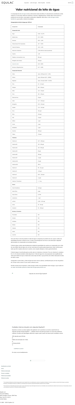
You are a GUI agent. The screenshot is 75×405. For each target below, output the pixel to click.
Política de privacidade (6, 375)
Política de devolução (5, 370)
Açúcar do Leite (15, 63)
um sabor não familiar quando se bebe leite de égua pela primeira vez (28, 267)
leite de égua (23, 13)
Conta (2, 368)
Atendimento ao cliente (6, 366)
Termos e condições (5, 373)
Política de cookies (5, 378)
